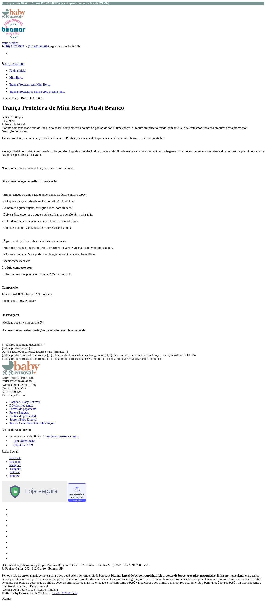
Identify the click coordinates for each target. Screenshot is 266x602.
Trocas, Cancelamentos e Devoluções (32, 423)
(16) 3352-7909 (14, 46)
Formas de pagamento (22, 409)
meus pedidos (10, 42)
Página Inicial (17, 70)
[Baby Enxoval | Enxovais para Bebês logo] (14, 17)
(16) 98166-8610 (38, 46)
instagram (15, 465)
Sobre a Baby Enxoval (23, 419)
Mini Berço (16, 77)
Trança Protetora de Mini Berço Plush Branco (37, 91)
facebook (15, 458)
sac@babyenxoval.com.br (63, 436)
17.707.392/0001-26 (64, 593)
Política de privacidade (23, 416)
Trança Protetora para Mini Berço (29, 84)
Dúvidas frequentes (21, 405)
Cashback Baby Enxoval (24, 402)
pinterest (14, 472)
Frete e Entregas (19, 412)
